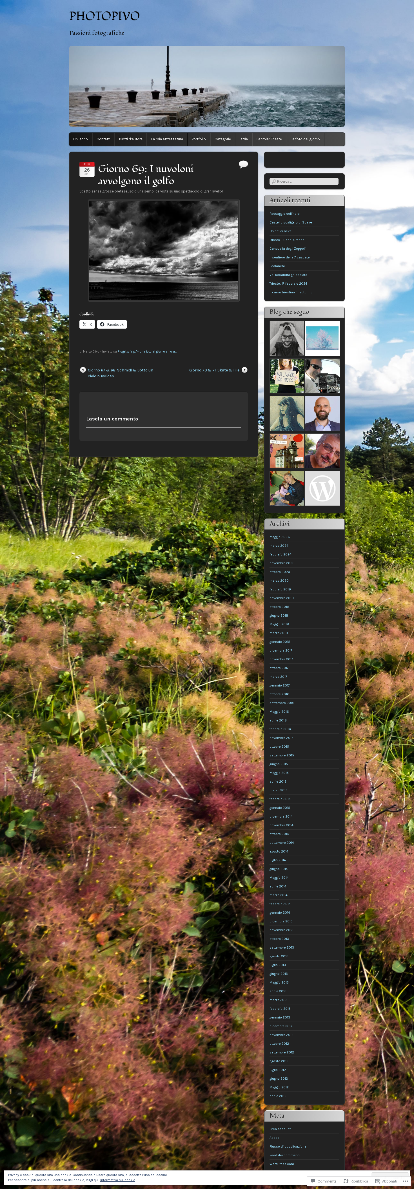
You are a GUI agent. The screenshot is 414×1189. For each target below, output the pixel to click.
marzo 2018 (279, 633)
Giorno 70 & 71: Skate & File (214, 370)
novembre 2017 (281, 659)
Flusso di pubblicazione (288, 1146)
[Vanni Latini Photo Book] (287, 489)
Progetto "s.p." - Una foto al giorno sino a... (147, 351)
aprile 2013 (278, 991)
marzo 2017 (278, 677)
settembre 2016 (282, 703)
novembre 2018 (282, 598)
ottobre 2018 (279, 607)
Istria (244, 139)
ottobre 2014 (279, 834)
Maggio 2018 (279, 624)
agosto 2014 (279, 851)
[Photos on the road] (322, 451)
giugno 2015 (279, 764)
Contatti (103, 139)
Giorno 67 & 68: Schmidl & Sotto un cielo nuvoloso (120, 373)
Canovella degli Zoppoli (288, 249)
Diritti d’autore (131, 139)
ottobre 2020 (280, 572)
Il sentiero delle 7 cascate (290, 257)
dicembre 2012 (281, 1026)
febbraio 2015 (280, 799)
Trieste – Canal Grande (287, 240)
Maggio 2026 (280, 537)
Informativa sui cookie (117, 1180)
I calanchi (277, 266)
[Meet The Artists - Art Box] (287, 451)
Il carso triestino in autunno (291, 292)
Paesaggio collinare (285, 214)
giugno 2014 (279, 869)
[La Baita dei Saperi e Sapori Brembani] (322, 489)
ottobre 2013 (279, 939)
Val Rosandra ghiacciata (288, 275)
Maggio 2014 (279, 878)
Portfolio (199, 139)
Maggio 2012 (279, 1087)
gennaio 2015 (280, 808)
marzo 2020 (279, 581)
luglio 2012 (278, 1070)
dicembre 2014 (281, 816)
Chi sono (80, 139)
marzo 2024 (279, 546)
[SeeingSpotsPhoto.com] (287, 376)
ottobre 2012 (279, 1044)
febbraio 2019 (280, 589)
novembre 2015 (281, 738)
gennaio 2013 (280, 1017)
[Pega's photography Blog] (322, 376)
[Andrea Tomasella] (322, 414)
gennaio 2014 (280, 913)
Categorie (223, 139)
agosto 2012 (279, 1061)
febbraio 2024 (280, 554)
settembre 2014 (282, 843)
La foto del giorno (305, 139)
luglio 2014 (278, 860)
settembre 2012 (282, 1052)
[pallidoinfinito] (287, 414)
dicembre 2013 (281, 921)
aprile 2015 (278, 781)
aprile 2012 (278, 1096)
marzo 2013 (279, 1000)
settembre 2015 (282, 755)
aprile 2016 (278, 720)
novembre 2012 (281, 1035)
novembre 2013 (281, 930)
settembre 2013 (282, 947)
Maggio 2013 (279, 982)
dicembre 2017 (281, 650)
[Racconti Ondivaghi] (322, 339)
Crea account (280, 1129)
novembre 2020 (282, 563)
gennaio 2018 (280, 642)
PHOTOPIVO (104, 16)
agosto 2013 (279, 956)
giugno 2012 (279, 1078)
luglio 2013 (278, 965)
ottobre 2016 (279, 694)
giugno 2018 (279, 615)
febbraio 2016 (280, 729)
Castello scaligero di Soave (291, 222)
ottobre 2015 (279, 747)
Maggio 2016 (279, 712)
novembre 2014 (281, 825)
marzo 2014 (279, 895)
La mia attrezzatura (167, 139)
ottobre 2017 (279, 668)
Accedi (275, 1138)
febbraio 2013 (280, 1009)
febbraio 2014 (280, 904)
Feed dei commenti (285, 1155)
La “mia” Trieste (269, 139)
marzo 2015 (279, 790)
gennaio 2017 (280, 685)
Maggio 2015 (279, 773)
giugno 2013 (279, 974)
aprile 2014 (278, 886)
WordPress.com (282, 1164)
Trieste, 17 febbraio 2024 (288, 283)
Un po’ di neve (280, 231)
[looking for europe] (287, 339)
